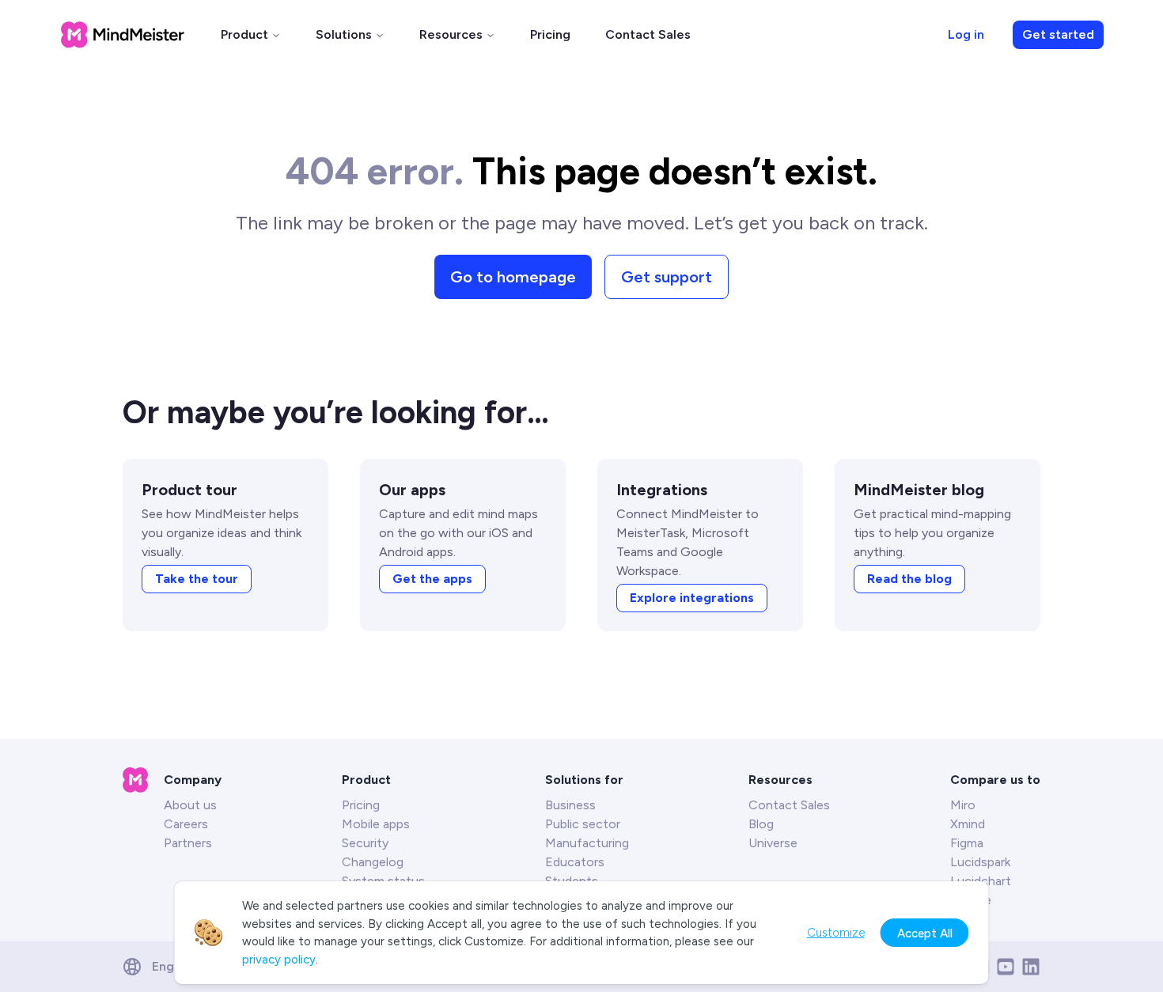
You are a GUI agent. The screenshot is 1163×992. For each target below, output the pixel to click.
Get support (666, 276)
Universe (772, 842)
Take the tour (196, 578)
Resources (451, 34)
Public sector (582, 823)
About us (190, 804)
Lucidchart (980, 880)
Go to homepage (513, 276)
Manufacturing (587, 842)
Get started (1058, 34)
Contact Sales (648, 34)
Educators (574, 861)
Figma (966, 842)
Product (244, 34)
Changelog (372, 861)
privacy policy (279, 959)
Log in (966, 34)
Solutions (344, 34)
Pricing (550, 34)
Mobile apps (376, 823)
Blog (761, 823)
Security (365, 842)
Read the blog (909, 578)
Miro (962, 804)
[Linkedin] (1030, 966)
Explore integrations (692, 597)
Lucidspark (980, 861)
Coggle (970, 899)
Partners (188, 842)
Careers (186, 823)
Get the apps (432, 578)
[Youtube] (1005, 966)
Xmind (967, 823)
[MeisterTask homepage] (122, 35)
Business (570, 804)
